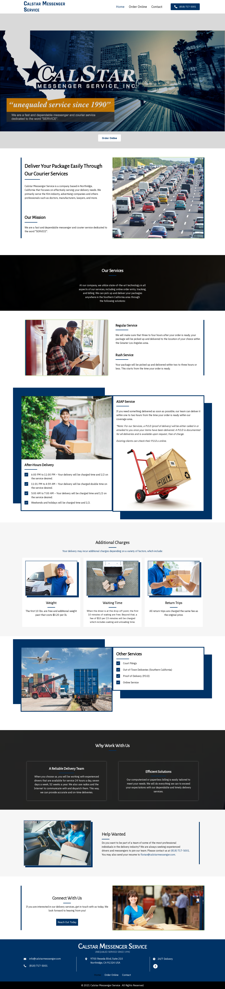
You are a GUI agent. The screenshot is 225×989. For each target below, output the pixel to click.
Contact (156, 7)
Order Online (138, 7)
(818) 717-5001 (38, 965)
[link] (97, 975)
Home (120, 7)
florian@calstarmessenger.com (158, 854)
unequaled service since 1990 (112, 951)
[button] (185, 6)
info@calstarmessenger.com (45, 958)
